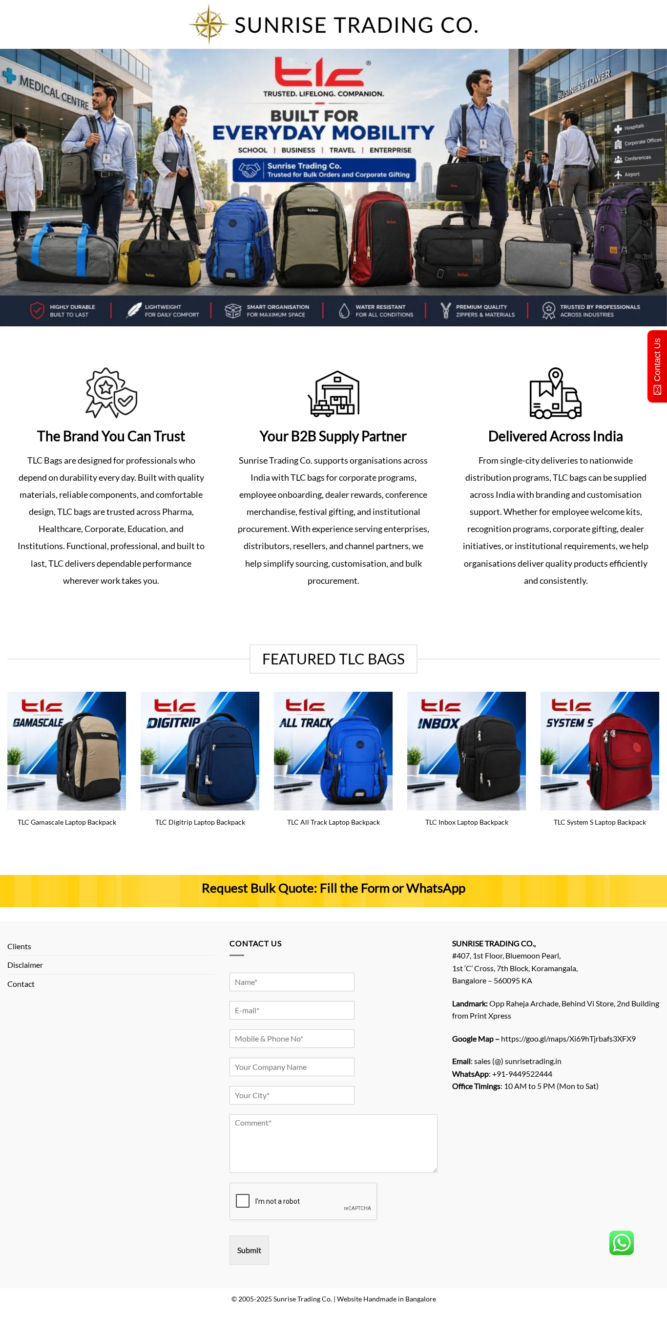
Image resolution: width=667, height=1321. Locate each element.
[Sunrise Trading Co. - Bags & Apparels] (333, 24)
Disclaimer (25, 964)
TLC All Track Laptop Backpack (333, 822)
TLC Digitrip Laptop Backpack (200, 822)
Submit (249, 1250)
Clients (19, 946)
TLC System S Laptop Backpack (600, 822)
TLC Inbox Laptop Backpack (466, 822)
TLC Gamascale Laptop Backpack (67, 822)
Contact (21, 983)
